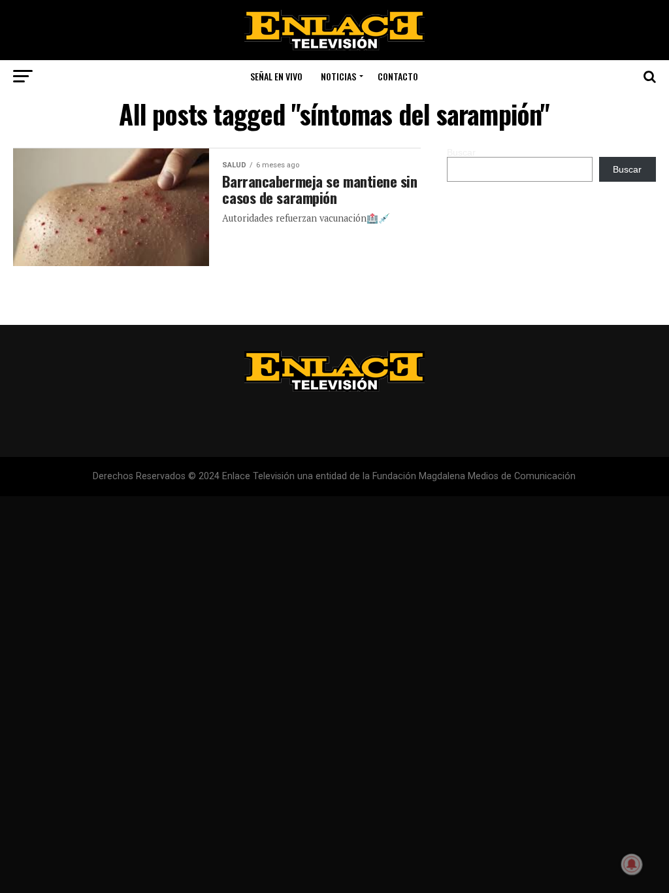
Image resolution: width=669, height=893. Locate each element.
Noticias (338, 76)
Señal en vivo (276, 76)
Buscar (461, 152)
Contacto (398, 76)
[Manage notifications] (631, 864)
